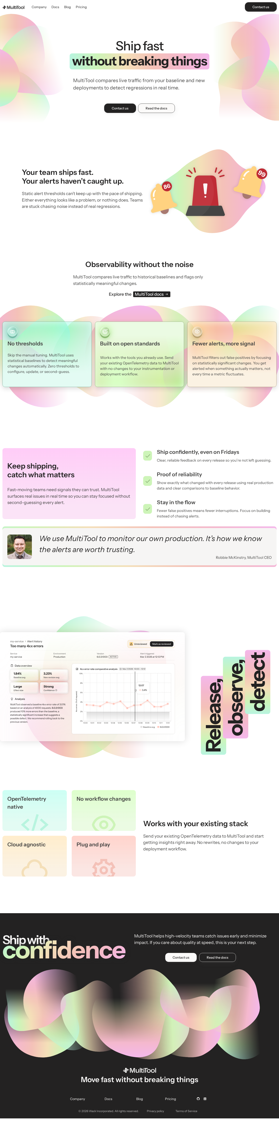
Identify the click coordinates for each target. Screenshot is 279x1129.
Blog (67, 7)
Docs (55, 7)
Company (39, 7)
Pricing (81, 7)
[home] (13, 6)
